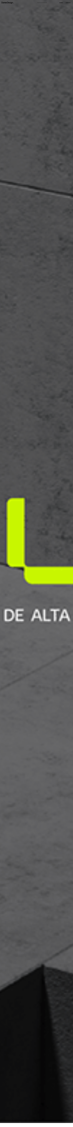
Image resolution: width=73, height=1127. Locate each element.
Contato (68, 2)
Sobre (61, 2)
